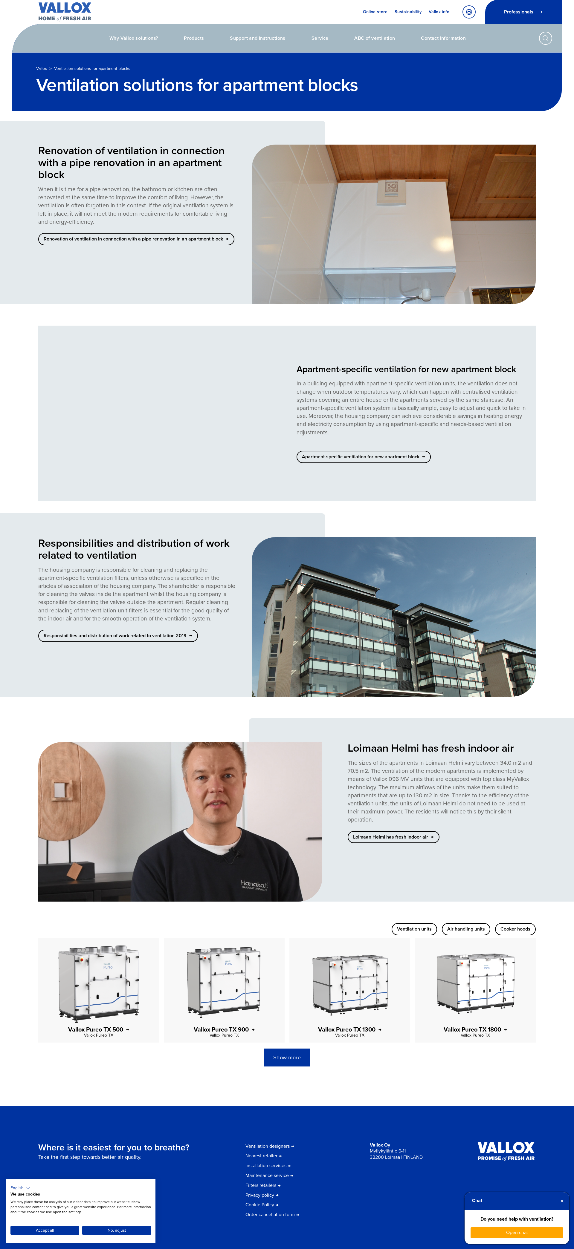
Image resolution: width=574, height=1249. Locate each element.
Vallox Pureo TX (98, 1035)
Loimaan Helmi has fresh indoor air (390, 836)
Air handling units (466, 928)
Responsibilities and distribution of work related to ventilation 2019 (115, 635)
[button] (20, 1188)
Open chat (517, 1232)
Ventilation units (414, 928)
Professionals (518, 11)
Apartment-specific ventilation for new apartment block (360, 456)
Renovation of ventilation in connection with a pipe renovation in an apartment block (133, 238)
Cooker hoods (515, 928)
